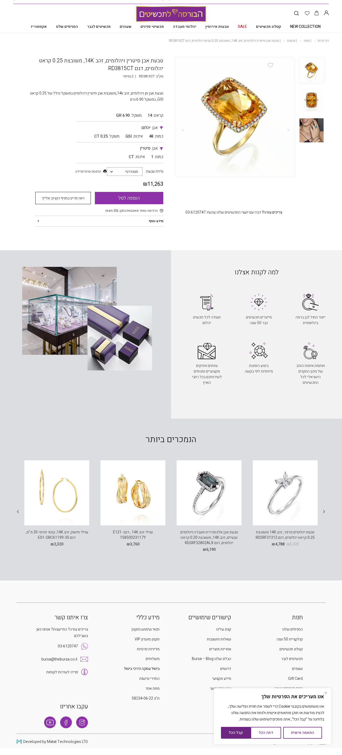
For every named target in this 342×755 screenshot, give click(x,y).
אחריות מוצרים (220, 649)
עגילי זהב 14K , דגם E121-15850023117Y (133, 534)
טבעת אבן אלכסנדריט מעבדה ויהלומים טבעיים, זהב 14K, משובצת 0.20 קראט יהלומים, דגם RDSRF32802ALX (209, 537)
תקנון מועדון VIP (147, 639)
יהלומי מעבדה (184, 26)
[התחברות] (326, 13)
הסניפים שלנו (67, 26)
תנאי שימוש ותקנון (145, 629)
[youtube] (50, 722)
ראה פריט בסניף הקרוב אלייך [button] (63, 198)
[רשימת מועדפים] (307, 13)
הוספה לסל (129, 198)
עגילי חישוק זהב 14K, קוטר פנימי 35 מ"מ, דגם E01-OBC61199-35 (57, 534)
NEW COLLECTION (305, 26)
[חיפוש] (296, 13)
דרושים (225, 668)
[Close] (325, 692)
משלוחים (153, 659)
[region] (272, 716)
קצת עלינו (223, 629)
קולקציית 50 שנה (290, 639)
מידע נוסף (156, 221)
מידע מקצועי (221, 678)
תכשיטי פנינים (152, 26)
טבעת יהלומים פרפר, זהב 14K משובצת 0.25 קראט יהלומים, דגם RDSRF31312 (285, 534)
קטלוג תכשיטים (268, 26)
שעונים (125, 26)
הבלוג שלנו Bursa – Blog (211, 659)
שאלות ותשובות (219, 639)
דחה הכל (266, 732)
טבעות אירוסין (217, 26)
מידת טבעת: (154, 171)
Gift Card (295, 678)
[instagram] (82, 722)
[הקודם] (288, 130)
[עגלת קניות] (317, 13)
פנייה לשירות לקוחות (62, 672)
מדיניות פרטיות (148, 649)
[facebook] (66, 722)
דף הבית (323, 40)
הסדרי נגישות (149, 678)
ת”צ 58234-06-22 (146, 698)
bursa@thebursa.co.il (59, 659)
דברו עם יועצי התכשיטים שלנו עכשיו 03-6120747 (233, 212)
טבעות (291, 40)
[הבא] (183, 130)
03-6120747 (68, 646)
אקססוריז (39, 26)
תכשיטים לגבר (99, 26)
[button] (270, 65)
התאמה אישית (302, 732)
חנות (307, 40)
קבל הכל (236, 732)
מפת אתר (152, 688)
